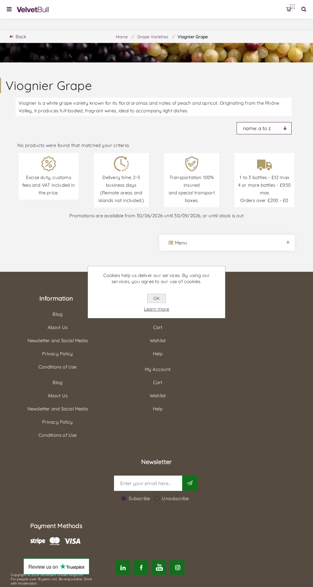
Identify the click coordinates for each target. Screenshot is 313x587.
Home (122, 36)
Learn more (156, 309)
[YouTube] (159, 567)
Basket (292, 6)
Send (189, 483)
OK (156, 298)
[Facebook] (141, 567)
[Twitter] (123, 567)
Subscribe (139, 498)
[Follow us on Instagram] (177, 567)
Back (21, 36)
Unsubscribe (175, 498)
